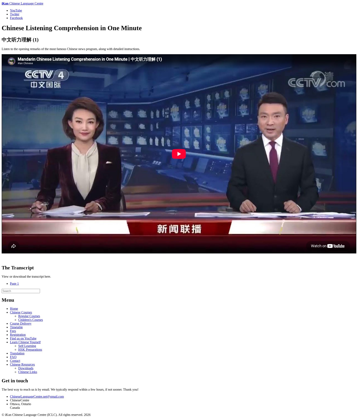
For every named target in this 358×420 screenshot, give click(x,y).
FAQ (13, 357)
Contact (15, 360)
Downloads (25, 368)
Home (14, 308)
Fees (13, 331)
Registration (18, 334)
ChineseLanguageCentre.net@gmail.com (37, 396)
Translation (17, 353)
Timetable (16, 327)
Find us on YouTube (23, 338)
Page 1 (14, 283)
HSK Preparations (30, 349)
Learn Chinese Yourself (25, 342)
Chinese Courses (21, 312)
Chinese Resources (22, 364)
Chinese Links (27, 372)
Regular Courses (29, 316)
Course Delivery (20, 323)
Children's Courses (30, 320)
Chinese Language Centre (22, 3)
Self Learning (27, 346)
